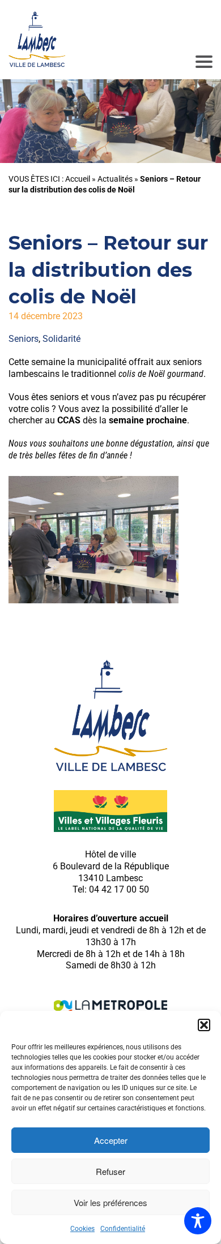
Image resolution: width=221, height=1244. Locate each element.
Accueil (77, 179)
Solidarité (61, 338)
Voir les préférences (110, 1202)
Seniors (23, 338)
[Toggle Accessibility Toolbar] (197, 1221)
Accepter (111, 1140)
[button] (204, 1025)
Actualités (115, 179)
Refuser (110, 1171)
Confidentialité (122, 1229)
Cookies (82, 1229)
